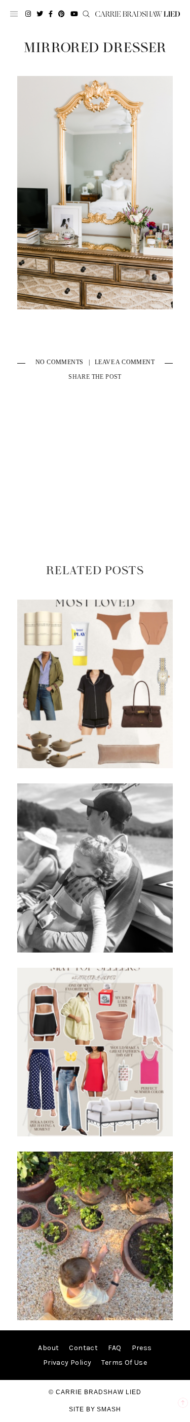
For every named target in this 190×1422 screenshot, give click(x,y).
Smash (109, 1409)
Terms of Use (124, 1362)
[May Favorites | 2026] (95, 1134)
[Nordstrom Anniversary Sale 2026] (95, 766)
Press (142, 1348)
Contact (83, 1348)
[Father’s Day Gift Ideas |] (95, 950)
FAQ (114, 1348)
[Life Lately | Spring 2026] (95, 1318)
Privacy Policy (67, 1362)
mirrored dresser (95, 48)
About (48, 1348)
